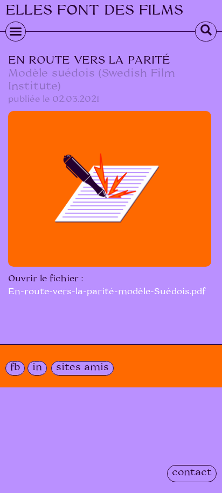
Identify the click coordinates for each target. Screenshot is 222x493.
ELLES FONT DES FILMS (94, 10)
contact (192, 472)
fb (15, 367)
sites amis (82, 367)
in (37, 367)
